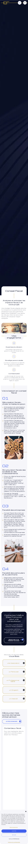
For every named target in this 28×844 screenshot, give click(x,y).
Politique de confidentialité (14, 842)
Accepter (14, 831)
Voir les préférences (14, 838)
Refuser (14, 834)
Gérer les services (14, 827)
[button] (26, 811)
